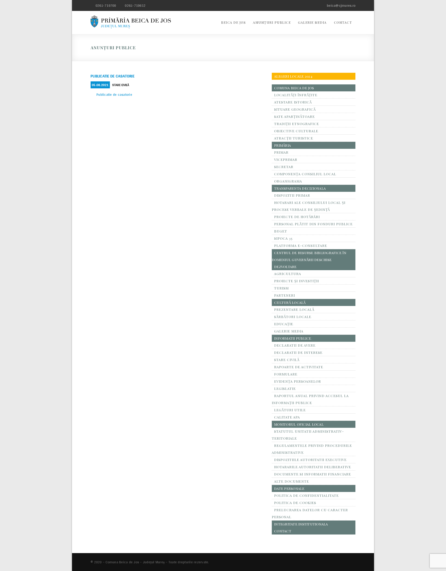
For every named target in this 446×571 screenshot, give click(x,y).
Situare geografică (295, 109)
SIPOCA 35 (283, 238)
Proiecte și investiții (296, 281)
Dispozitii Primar (292, 195)
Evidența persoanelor (297, 381)
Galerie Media (312, 22)
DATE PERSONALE (289, 488)
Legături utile (290, 410)
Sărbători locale (292, 316)
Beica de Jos (233, 22)
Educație (283, 324)
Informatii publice (292, 338)
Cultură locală (290, 302)
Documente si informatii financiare (312, 474)
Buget (280, 231)
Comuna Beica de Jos (294, 88)
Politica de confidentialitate (306, 495)
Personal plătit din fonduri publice (313, 224)
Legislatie (285, 388)
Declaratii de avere (294, 345)
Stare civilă (120, 85)
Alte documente (291, 481)
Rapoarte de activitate (298, 367)
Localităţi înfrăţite (295, 95)
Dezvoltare (285, 266)
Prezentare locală (294, 309)
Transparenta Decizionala (300, 188)
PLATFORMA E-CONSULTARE (300, 245)
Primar (281, 152)
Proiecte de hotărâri (297, 216)
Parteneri (284, 295)
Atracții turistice (293, 138)
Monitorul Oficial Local (299, 424)
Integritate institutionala (301, 524)
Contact (343, 22)
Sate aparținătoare (294, 116)
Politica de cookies (295, 502)
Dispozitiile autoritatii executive (310, 459)
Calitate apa (287, 417)
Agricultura (287, 273)
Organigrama (288, 181)
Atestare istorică (293, 102)
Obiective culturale (296, 131)
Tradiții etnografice (296, 123)
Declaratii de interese (298, 352)
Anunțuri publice (272, 22)
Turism (281, 288)
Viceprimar (285, 159)
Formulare (285, 374)
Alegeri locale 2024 (293, 76)
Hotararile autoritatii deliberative (312, 467)
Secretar (283, 166)
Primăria (282, 145)
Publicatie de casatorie (112, 76)
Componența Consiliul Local (305, 174)
